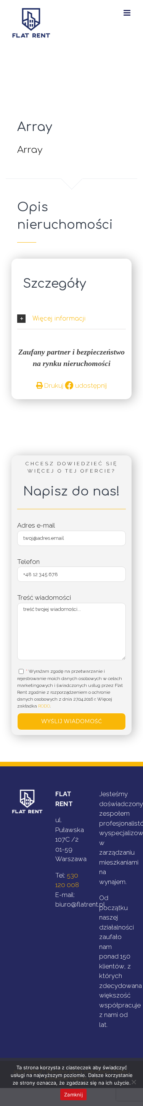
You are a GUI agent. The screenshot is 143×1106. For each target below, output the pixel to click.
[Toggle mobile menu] (128, 13)
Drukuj (53, 385)
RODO (44, 706)
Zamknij (73, 1094)
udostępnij (90, 385)
